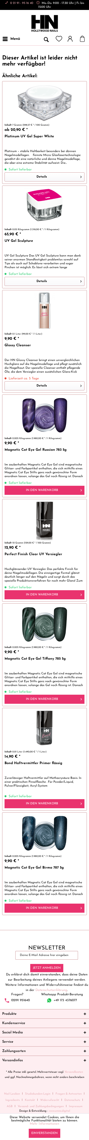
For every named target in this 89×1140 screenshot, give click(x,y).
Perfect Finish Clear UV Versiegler (33, 554)
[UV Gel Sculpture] (44, 207)
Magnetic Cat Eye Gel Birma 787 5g (34, 867)
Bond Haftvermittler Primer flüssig (33, 763)
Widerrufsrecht (49, 1100)
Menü (15, 39)
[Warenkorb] (84, 39)
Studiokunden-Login (37, 1093)
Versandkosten (74, 1072)
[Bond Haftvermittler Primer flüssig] (44, 729)
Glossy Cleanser (18, 345)
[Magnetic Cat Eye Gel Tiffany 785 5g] (44, 625)
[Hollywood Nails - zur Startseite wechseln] (44, 23)
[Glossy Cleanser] (44, 311)
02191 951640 (20, 1000)
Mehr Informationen (44, 1124)
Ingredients (12, 1100)
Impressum (76, 1106)
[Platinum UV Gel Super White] (44, 102)
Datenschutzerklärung (51, 990)
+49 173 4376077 (65, 1000)
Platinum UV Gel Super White (29, 136)
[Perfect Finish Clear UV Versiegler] (44, 520)
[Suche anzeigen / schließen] (46, 39)
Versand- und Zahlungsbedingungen (41, 1106)
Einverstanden (44, 1133)
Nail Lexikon (12, 1093)
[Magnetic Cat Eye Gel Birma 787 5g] (44, 834)
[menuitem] (11, 39)
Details (42, 176)
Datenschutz (72, 1100)
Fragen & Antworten (69, 1093)
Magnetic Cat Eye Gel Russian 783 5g (36, 450)
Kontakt (30, 1100)
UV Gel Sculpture (19, 241)
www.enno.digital (59, 1111)
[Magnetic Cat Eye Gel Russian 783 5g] (44, 416)
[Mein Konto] (72, 39)
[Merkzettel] (59, 39)
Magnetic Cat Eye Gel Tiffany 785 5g (35, 659)
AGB (10, 1106)
